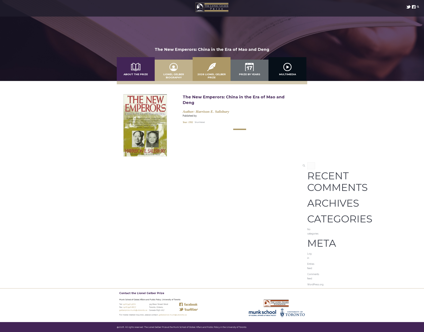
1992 (190, 122)
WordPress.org (315, 284)
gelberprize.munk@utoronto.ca (133, 310)
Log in (309, 255)
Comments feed (313, 276)
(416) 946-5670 (129, 304)
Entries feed (310, 266)
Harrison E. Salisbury (212, 111)
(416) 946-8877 (129, 307)
